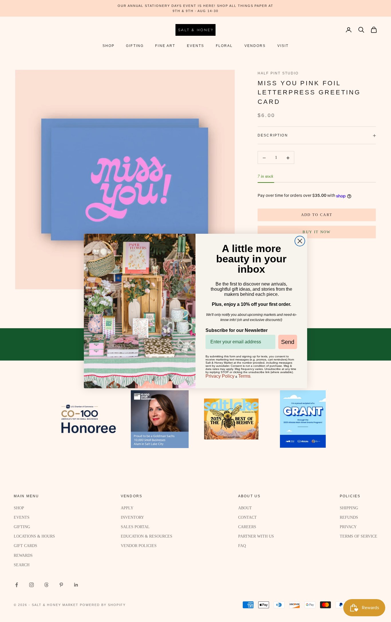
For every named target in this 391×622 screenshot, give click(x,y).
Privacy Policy (220, 376)
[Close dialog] (300, 241)
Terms (244, 376)
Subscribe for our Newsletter (237, 330)
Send (287, 342)
